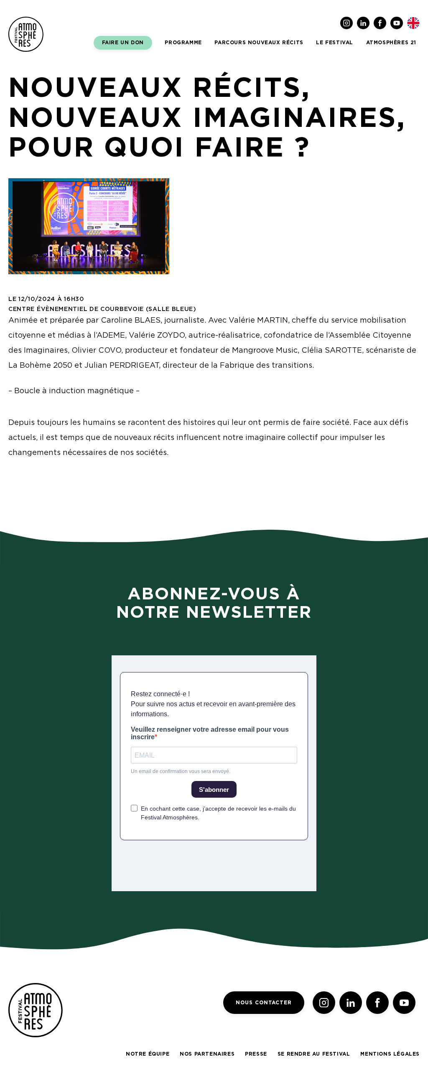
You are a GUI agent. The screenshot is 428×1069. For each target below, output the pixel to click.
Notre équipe (147, 1053)
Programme (183, 42)
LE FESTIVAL (334, 42)
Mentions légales (390, 1053)
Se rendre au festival (314, 1053)
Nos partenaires (207, 1053)
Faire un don (123, 42)
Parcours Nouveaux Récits (258, 42)
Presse (256, 1053)
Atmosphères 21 (391, 42)
